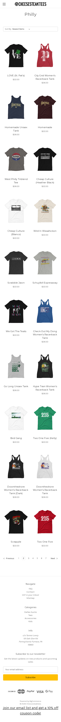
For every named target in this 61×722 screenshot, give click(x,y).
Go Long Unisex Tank (16, 386)
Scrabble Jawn (16, 282)
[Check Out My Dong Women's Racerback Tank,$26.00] (45, 311)
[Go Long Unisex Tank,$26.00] (16, 366)
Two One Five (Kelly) (45, 438)
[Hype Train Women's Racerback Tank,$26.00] (45, 366)
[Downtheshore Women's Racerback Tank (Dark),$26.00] (16, 466)
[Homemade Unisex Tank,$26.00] (16, 107)
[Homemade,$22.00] (45, 107)
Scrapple (16, 541)
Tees (30, 615)
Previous (9, 558)
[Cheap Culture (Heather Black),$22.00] (45, 159)
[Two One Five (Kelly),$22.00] (45, 418)
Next (53, 558)
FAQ (30, 589)
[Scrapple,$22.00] (16, 521)
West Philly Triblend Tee (16, 181)
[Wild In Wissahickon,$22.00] (45, 211)
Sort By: (8, 29)
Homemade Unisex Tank (16, 129)
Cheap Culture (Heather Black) (45, 181)
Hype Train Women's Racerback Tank (45, 388)
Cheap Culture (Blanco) (16, 232)
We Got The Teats (16, 331)
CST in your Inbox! (30, 595)
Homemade (45, 127)
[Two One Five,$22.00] (45, 521)
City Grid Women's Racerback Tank (44, 77)
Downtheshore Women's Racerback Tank (45, 490)
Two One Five (45, 541)
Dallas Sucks (30, 612)
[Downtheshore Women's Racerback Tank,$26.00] (45, 466)
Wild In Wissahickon (45, 230)
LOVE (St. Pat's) (16, 75)
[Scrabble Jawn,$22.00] (16, 262)
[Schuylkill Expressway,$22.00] (45, 262)
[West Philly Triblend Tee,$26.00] (16, 159)
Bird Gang (16, 438)
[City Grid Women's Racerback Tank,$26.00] (45, 55)
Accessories (30, 618)
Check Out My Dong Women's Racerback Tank (45, 334)
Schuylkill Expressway (45, 282)
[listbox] (22, 29)
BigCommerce (35, 701)
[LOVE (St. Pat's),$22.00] (16, 55)
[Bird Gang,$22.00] (16, 418)
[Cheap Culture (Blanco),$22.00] (16, 211)
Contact (30, 592)
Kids (30, 621)
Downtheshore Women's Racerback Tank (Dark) (16, 490)
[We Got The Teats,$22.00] (16, 311)
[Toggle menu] (4, 4)
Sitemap (30, 598)
